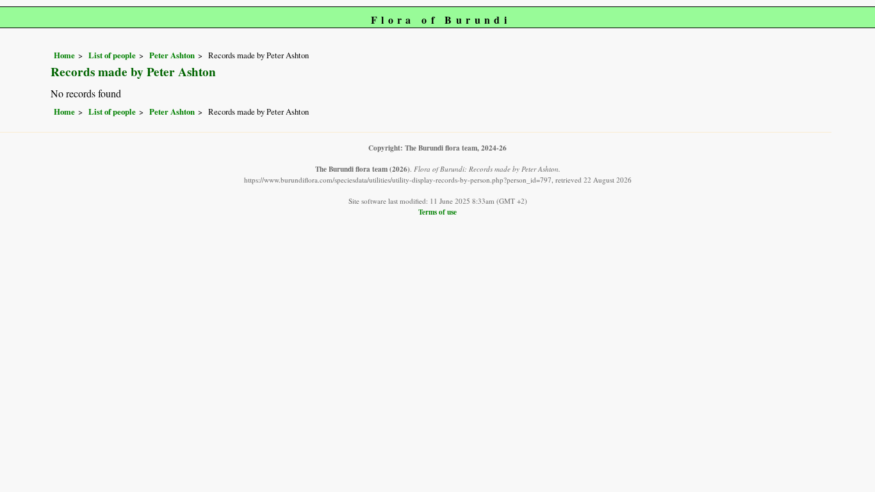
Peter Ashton (172, 55)
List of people (112, 55)
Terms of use (437, 211)
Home (64, 55)
